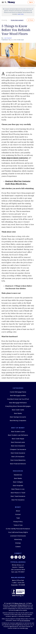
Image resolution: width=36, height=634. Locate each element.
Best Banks (18, 413)
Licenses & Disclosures (18, 536)
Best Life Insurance (18, 456)
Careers (18, 546)
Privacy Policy (18, 521)
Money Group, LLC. (20, 603)
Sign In (31, 2)
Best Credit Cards (18, 410)
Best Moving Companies (18, 420)
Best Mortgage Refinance (18, 402)
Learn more (20, 14)
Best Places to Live (18, 489)
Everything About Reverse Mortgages (18, 406)
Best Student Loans (18, 431)
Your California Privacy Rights (18, 532)
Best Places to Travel (18, 492)
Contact (18, 514)
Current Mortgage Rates (18, 392)
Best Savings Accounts (18, 417)
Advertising (18, 539)
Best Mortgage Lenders (18, 395)
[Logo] (11, 2)
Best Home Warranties (18, 460)
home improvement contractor (15, 158)
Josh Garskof (8, 38)
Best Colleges (18, 482)
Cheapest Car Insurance (18, 449)
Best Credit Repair (18, 438)
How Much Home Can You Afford (18, 399)
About (18, 511)
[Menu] (3, 2)
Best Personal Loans (18, 442)
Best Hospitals (18, 485)
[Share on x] (15, 557)
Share (31, 20)
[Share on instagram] (19, 557)
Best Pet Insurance (18, 500)
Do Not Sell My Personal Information (18, 528)
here (26, 628)
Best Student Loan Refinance (18, 435)
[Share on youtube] (23, 557)
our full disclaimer (25, 620)
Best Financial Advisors (18, 463)
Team (18, 518)
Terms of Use (18, 525)
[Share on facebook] (12, 557)
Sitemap (18, 543)
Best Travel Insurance (18, 496)
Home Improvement (17, 20)
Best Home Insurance (18, 453)
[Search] (5, 2)
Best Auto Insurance (18, 446)
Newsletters (18, 475)
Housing (4, 20)
